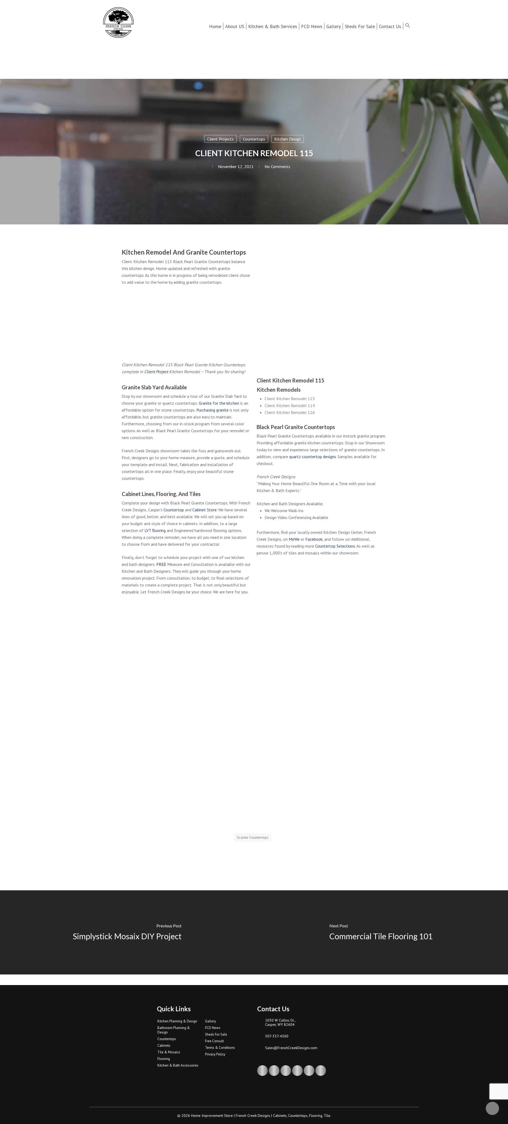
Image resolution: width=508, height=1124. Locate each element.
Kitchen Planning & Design (177, 1021)
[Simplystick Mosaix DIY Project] (127, 932)
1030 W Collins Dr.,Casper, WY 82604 (280, 1022)
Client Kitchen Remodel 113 (290, 398)
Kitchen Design (287, 139)
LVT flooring (155, 530)
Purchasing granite (212, 410)
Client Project (156, 371)
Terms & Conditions (220, 1047)
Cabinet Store (204, 509)
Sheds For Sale (216, 1034)
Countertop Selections (335, 546)
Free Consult (214, 1041)
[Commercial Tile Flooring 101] (381, 932)
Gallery (210, 1021)
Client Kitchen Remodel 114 (290, 405)
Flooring (163, 1059)
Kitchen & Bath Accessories (177, 1065)
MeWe (294, 539)
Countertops (254, 139)
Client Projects (220, 139)
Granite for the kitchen (219, 403)
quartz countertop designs (312, 456)
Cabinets (163, 1045)
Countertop (174, 509)
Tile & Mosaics (168, 1052)
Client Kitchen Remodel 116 (290, 412)
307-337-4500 (276, 1036)
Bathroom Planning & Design (173, 1030)
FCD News (212, 1028)
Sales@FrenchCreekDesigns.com (291, 1048)
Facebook (314, 539)
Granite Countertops (253, 837)
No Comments (277, 166)
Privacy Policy (215, 1054)
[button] (411, 26)
